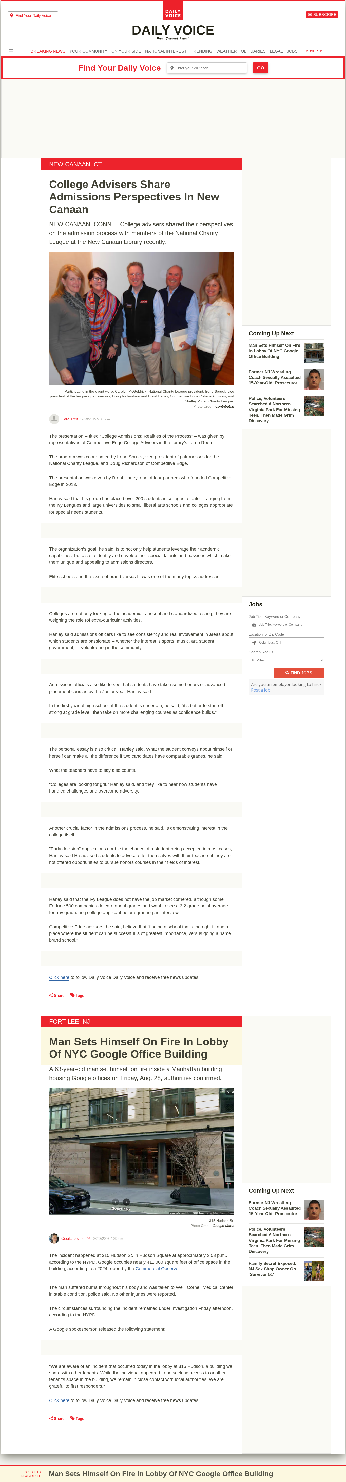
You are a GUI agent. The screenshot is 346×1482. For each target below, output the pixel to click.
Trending (201, 51)
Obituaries (253, 51)
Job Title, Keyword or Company (275, 616)
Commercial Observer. (158, 1268)
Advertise (316, 51)
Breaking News (48, 51)
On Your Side (126, 51)
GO (260, 67)
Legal (276, 51)
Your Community (88, 51)
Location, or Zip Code (266, 634)
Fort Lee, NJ (69, 1021)
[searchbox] (37, 15)
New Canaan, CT (75, 164)
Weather (226, 51)
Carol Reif (69, 419)
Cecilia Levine (72, 1238)
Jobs (292, 51)
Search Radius (261, 652)
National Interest (166, 51)
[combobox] (33, 15)
